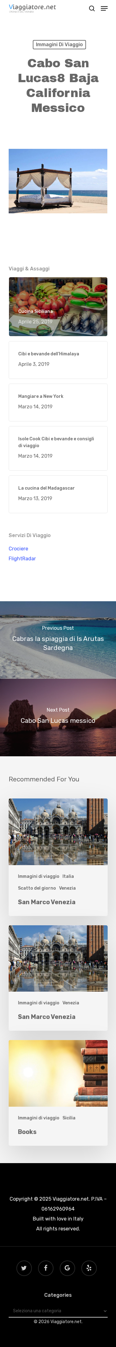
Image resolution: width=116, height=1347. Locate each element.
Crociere (18, 549)
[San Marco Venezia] (58, 857)
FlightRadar (22, 559)
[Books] (58, 1093)
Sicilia (68, 1118)
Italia (68, 876)
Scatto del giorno (37, 888)
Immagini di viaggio (59, 44)
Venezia (67, 888)
